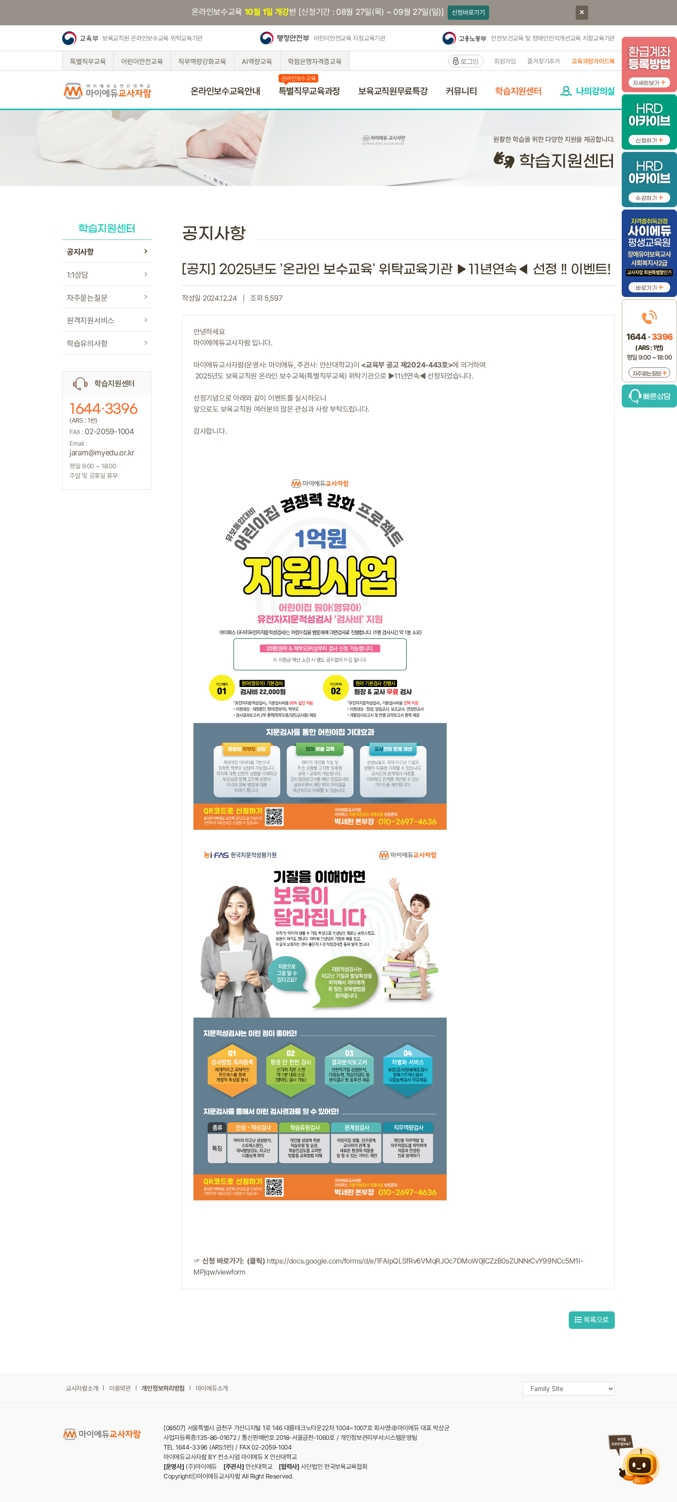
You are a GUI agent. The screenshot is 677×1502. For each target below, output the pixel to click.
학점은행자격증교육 (315, 62)
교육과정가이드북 (593, 61)
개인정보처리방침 (163, 1388)
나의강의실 (595, 91)
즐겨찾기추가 (543, 61)
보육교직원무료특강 (392, 91)
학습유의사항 (87, 343)
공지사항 (80, 251)
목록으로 (595, 1320)
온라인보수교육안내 (225, 91)
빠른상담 (656, 396)
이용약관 (120, 1388)
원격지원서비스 (90, 320)
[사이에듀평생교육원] (649, 250)
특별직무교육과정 (309, 91)
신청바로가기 (468, 12)
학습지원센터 (518, 91)
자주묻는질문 (87, 298)
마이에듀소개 (212, 1388)
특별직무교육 (88, 62)
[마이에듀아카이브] (649, 119)
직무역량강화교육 (202, 62)
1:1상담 (77, 274)
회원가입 (505, 61)
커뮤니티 (461, 91)
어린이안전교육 (142, 62)
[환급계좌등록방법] (649, 61)
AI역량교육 (257, 62)
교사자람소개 (82, 1388)
